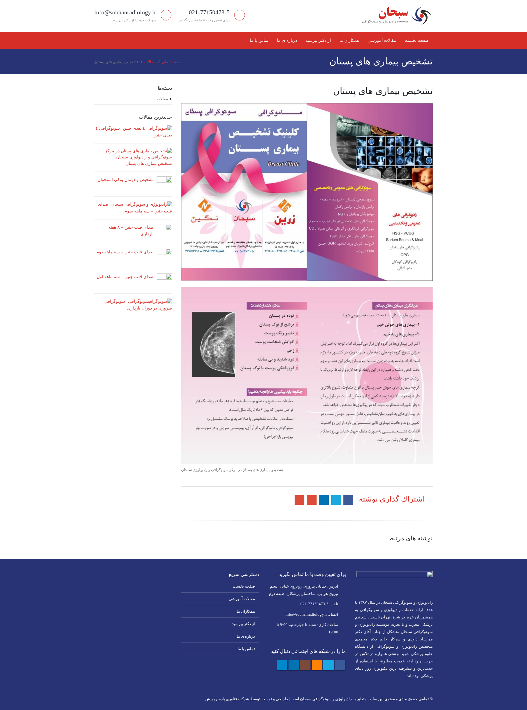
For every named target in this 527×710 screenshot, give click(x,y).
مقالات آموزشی (381, 40)
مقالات (162, 98)
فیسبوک (348, 500)
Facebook (340, 665)
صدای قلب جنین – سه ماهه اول (125, 276)
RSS (317, 665)
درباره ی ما (287, 40)
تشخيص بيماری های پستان (149, 163)
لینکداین (324, 500)
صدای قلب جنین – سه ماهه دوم (125, 252)
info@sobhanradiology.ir (306, 614)
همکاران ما (349, 40)
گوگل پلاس (312, 500)
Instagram (305, 665)
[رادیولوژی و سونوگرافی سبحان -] (395, 16)
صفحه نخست (417, 40)
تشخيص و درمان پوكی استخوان (126, 179)
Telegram (282, 665)
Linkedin (294, 665)
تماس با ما (259, 40)
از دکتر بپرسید (318, 40)
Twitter (328, 665)
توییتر (336, 500)
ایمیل (299, 500)
